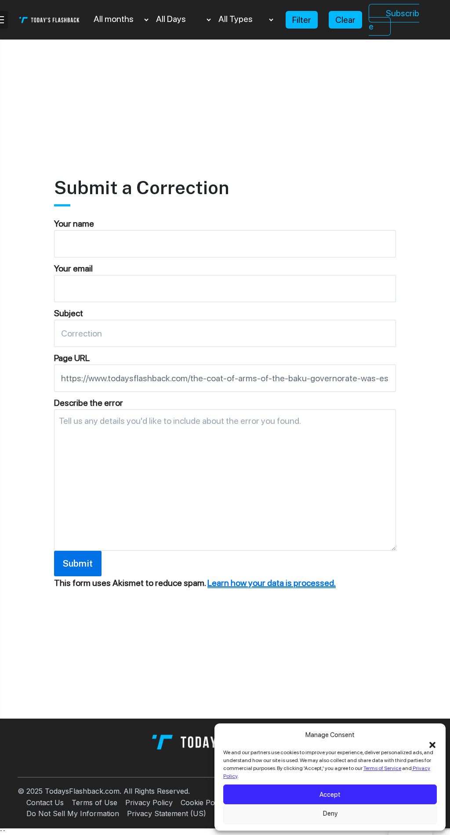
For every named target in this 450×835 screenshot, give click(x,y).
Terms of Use (94, 802)
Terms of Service (382, 768)
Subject (68, 313)
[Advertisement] (225, 101)
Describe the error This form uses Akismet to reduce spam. (195, 493)
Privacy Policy (149, 802)
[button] (432, 744)
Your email (73, 268)
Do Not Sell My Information (72, 813)
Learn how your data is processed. (271, 583)
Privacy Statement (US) (166, 813)
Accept (330, 795)
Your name (74, 223)
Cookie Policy (203, 802)
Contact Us (45, 802)
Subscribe (394, 20)
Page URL (72, 358)
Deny (330, 813)
